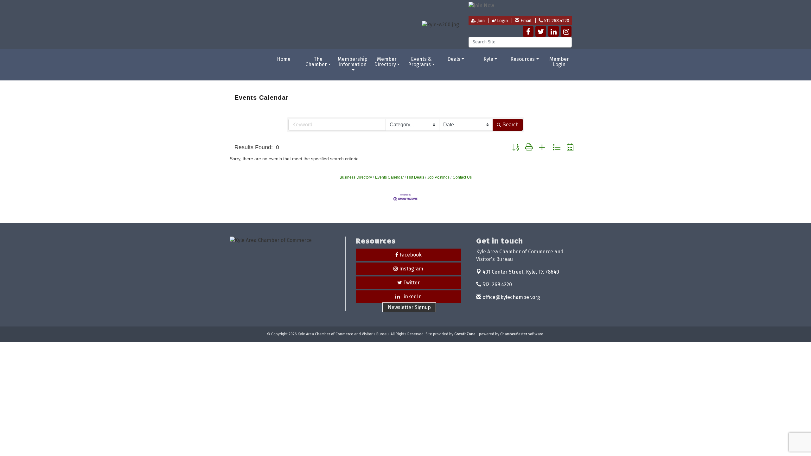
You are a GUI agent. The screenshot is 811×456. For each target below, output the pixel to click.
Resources (522, 59)
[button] (515, 147)
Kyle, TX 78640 (520, 272)
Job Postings (438, 177)
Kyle (488, 59)
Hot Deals (415, 177)
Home (284, 59)
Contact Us (462, 177)
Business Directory (356, 177)
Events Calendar (389, 177)
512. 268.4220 (496, 285)
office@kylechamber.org (510, 297)
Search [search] (510, 124)
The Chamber (316, 62)
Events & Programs (420, 62)
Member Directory (385, 62)
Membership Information (352, 62)
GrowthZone (465, 334)
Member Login (559, 62)
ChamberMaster (513, 334)
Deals (453, 59)
